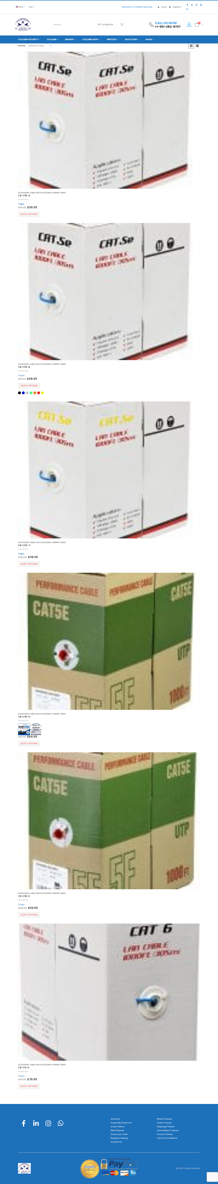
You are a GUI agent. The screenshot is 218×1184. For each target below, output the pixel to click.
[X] (192, 5)
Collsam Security (28, 39)
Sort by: (22, 45)
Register (177, 7)
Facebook (23, 1123)
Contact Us (116, 1141)
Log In (164, 7)
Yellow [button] (42, 392)
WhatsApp (60, 1123)
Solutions (131, 39)
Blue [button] (23, 392)
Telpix (21, 204)
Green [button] (31, 392)
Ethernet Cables (59, 193)
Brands (69, 39)
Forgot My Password (121, 1122)
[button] (191, 45)
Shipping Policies (165, 1126)
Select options (29, 214)
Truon (21, 375)
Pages (148, 39)
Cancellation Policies (168, 1130)
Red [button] (38, 392)
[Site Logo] (23, 24)
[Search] (122, 24)
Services (111, 39)
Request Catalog (119, 1138)
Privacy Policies (165, 1134)
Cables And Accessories (40, 193)
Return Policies (164, 1118)
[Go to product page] (109, 120)
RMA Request (117, 1130)
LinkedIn (35, 1123)
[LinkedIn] (201, 5)
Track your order (119, 1134)
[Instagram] (196, 5)
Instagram (48, 1123)
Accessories (23, 193)
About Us (115, 1118)
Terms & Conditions (167, 1138)
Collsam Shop (90, 39)
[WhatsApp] (187, 9)
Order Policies (164, 1122)
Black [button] (19, 392)
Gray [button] (27, 392)
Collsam (51, 39)
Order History (117, 1126)
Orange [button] (34, 392)
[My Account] (189, 25)
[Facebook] (187, 5)
